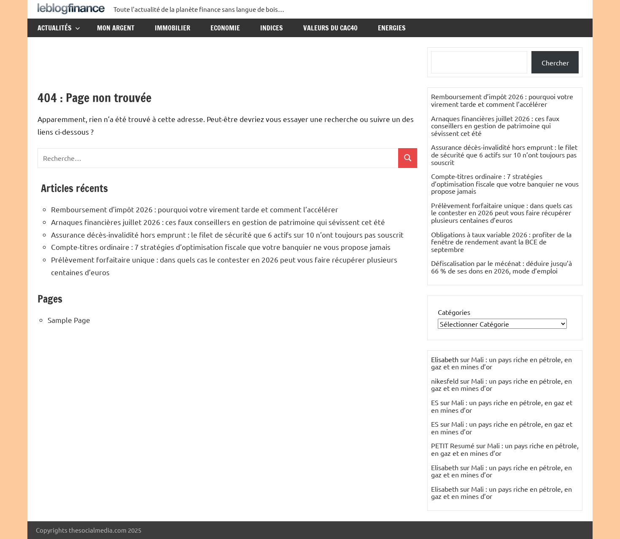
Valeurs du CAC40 (330, 28)
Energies (392, 28)
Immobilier (172, 28)
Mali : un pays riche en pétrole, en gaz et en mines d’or (501, 363)
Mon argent (116, 28)
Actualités (55, 28)
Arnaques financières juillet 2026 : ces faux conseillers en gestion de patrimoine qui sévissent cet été (218, 221)
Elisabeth (444, 467)
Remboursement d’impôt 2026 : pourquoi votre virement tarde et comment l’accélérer (194, 209)
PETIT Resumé (452, 445)
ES (435, 402)
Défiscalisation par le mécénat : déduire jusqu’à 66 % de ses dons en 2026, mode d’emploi (501, 267)
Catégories (454, 312)
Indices (271, 28)
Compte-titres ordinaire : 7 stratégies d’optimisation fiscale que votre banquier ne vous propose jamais (221, 246)
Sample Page (69, 319)
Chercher (555, 62)
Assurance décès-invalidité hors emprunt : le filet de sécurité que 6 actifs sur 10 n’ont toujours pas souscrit (227, 234)
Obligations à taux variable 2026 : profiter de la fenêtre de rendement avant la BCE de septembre (501, 241)
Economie (225, 28)
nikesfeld (444, 380)
